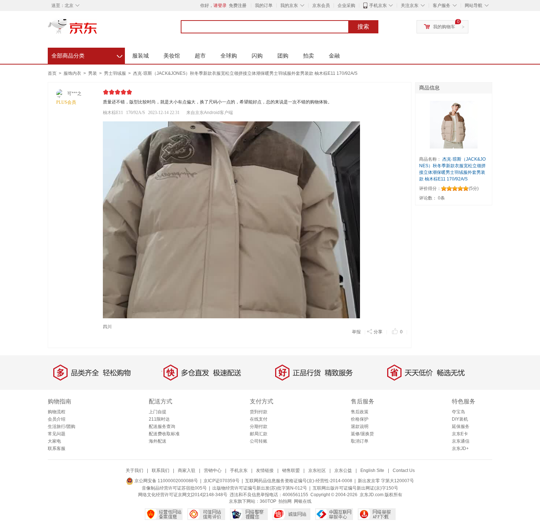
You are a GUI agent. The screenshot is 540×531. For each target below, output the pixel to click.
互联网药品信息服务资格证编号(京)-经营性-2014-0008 (298, 480)
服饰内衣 (73, 73)
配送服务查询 (162, 426)
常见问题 (56, 433)
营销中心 (213, 470)
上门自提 (157, 411)
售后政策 (359, 411)
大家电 (54, 441)
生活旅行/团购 (61, 426)
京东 (97, 29)
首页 (52, 73)
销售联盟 (291, 470)
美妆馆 (171, 55)
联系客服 (56, 448)
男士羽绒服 (115, 73)
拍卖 (308, 55)
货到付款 (258, 411)
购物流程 (56, 411)
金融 (334, 55)
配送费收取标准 (164, 433)
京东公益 (343, 470)
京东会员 (321, 5)
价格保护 (359, 419)
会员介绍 (56, 419)
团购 (282, 55)
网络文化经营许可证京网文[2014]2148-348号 (182, 494)
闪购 (257, 55)
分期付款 (258, 426)
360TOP (268, 501)
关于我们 (134, 470)
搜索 (363, 26)
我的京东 (289, 5)
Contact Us (404, 470)
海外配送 (157, 441)
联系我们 (160, 470)
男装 (93, 73)
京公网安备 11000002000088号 (165, 480)
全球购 (228, 55)
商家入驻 (186, 470)
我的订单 (264, 5)
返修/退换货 (362, 433)
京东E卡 (460, 433)
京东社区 (317, 470)
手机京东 (378, 5)
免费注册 (237, 5)
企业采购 (346, 5)
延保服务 (460, 426)
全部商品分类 (86, 55)
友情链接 (265, 470)
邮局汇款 (258, 433)
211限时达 (159, 419)
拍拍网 (285, 501)
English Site (372, 470)
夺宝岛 (458, 411)
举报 (356, 331)
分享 (378, 331)
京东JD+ (460, 448)
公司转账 (258, 441)
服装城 (140, 55)
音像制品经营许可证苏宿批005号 (174, 488)
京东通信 (460, 441)
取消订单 (359, 441)
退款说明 (359, 426)
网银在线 (303, 501)
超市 (200, 55)
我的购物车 (444, 26)
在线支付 (258, 419)
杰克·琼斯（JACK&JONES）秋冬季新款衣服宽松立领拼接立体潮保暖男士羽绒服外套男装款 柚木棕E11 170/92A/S (245, 73)
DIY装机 (460, 419)
